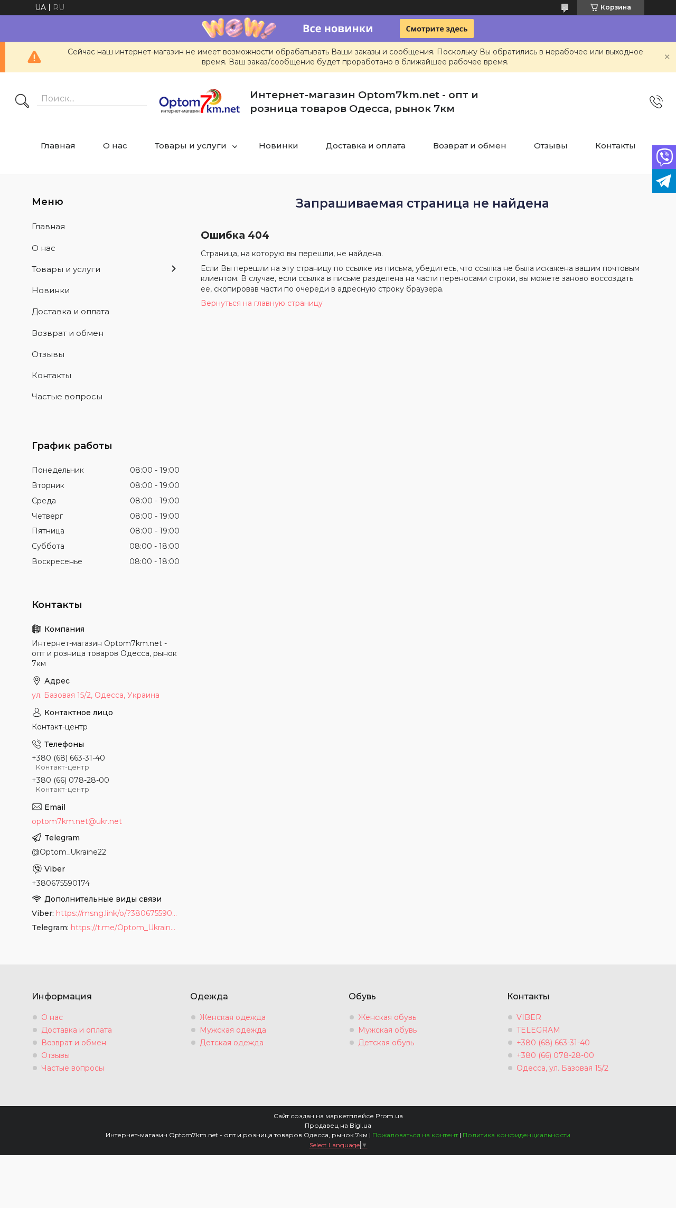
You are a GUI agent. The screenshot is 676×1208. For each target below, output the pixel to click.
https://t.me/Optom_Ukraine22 (125, 927)
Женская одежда (233, 1017)
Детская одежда (232, 1042)
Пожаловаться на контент (415, 1135)
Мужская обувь (387, 1030)
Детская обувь (386, 1042)
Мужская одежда (233, 1030)
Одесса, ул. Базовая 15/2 (562, 1068)
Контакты (615, 146)
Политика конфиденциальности (516, 1135)
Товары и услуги (191, 146)
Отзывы (551, 146)
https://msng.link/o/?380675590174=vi (118, 913)
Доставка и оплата (366, 146)
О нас (115, 146)
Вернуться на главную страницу (262, 303)
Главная (58, 146)
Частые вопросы (67, 396)
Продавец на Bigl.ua (338, 1125)
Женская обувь (387, 1017)
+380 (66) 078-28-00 (555, 1055)
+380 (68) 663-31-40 (553, 1042)
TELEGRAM (538, 1030)
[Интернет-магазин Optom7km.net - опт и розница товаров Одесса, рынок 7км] (199, 102)
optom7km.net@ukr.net (77, 821)
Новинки (278, 146)
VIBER (529, 1017)
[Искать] (22, 102)
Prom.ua (389, 1116)
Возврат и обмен (469, 146)
